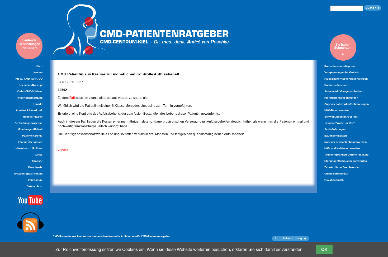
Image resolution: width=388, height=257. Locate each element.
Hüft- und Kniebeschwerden (342, 148)
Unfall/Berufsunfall (336, 173)
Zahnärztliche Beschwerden (342, 167)
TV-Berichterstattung (29, 97)
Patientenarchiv (32, 135)
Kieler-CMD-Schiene (29, 91)
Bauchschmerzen (335, 135)
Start (39, 66)
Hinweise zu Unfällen (29, 148)
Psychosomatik (334, 179)
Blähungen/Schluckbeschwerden (345, 160)
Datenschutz (34, 186)
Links (38, 154)
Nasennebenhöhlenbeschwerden (345, 141)
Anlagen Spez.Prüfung (28, 173)
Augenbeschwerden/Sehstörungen (346, 104)
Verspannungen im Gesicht (341, 72)
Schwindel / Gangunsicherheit (343, 91)
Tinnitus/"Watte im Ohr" (339, 123)
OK (324, 249)
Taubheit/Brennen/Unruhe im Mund (346, 154)
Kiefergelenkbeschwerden (341, 97)
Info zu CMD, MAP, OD (28, 78)
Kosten (38, 72)
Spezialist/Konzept (30, 85)
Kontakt (37, 104)
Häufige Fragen (32, 116)
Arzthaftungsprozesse (28, 123)
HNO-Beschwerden (336, 110)
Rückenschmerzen (336, 85)
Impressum (35, 179)
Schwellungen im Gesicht (340, 116)
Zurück (63, 150)
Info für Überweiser (30, 141)
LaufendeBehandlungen (29, 43)
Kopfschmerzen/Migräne (340, 66)
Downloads (35, 167)
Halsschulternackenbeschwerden (346, 78)
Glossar (37, 160)
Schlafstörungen (335, 129)
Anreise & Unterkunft (29, 110)
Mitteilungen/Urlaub (30, 129)
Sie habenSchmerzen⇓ (342, 49)
